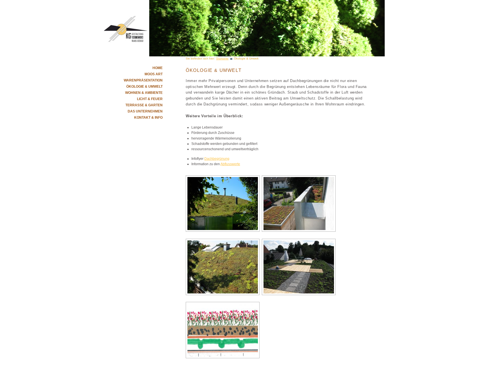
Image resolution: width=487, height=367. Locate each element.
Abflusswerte (230, 164)
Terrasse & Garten (144, 105)
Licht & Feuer (150, 99)
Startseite (222, 58)
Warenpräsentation (143, 80)
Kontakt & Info (148, 118)
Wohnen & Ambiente (144, 93)
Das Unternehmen (145, 111)
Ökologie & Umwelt (144, 87)
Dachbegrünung (216, 159)
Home (157, 68)
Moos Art (154, 74)
